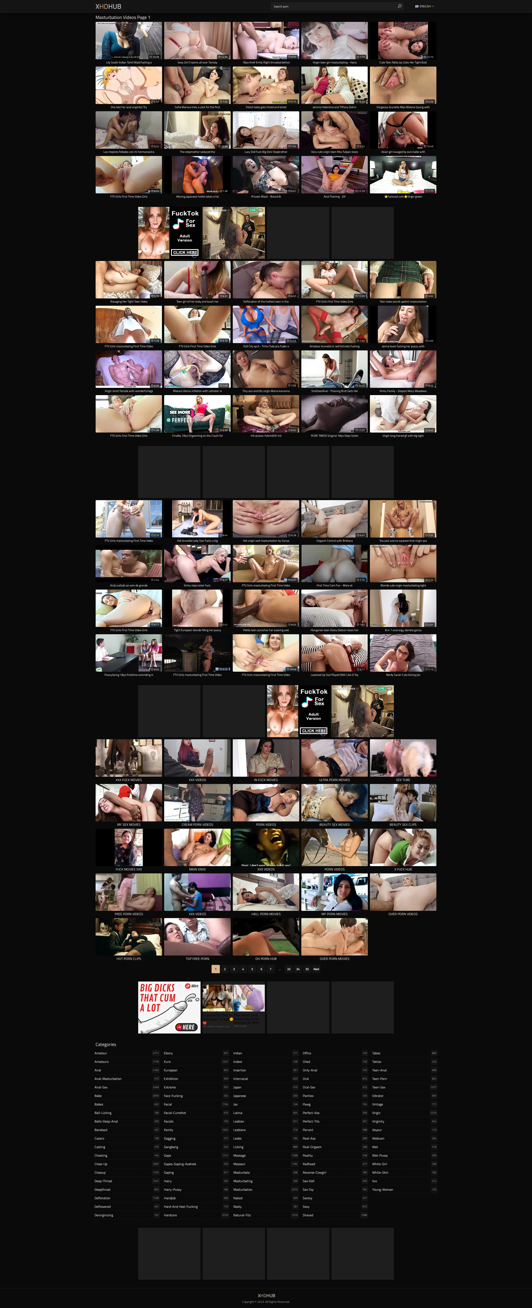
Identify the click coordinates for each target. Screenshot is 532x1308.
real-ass (335, 1138)
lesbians (265, 1129)
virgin (404, 1112)
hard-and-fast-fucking (196, 1206)
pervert (335, 1129)
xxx (404, 1180)
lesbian (265, 1121)
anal (127, 1070)
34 (298, 969)
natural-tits (265, 1215)
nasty (265, 1206)
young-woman (404, 1189)
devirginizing (127, 1215)
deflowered (127, 1206)
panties (335, 1095)
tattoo (404, 1061)
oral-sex (335, 1087)
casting (127, 1146)
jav (265, 1104)
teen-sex (404, 1087)
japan (265, 1087)
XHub (108, 6)
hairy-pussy (196, 1189)
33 (289, 969)
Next (316, 969)
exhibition (196, 1078)
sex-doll (335, 1180)
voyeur (404, 1129)
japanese (265, 1095)
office (335, 1053)
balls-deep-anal (127, 1121)
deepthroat (127, 1189)
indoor (265, 1061)
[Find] (399, 6)
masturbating (265, 1180)
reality (335, 1155)
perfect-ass (335, 1112)
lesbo (265, 1138)
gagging (196, 1138)
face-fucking (196, 1095)
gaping (196, 1172)
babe (127, 1095)
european (196, 1070)
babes (127, 1104)
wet (404, 1146)
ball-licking (127, 1112)
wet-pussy (404, 1155)
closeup (127, 1172)
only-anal (335, 1070)
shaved (335, 1215)
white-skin (404, 1172)
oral (335, 1078)
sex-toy (335, 1189)
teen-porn (404, 1078)
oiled (335, 1061)
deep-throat (127, 1180)
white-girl (404, 1163)
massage (265, 1155)
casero (127, 1138)
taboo (404, 1053)
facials (196, 1121)
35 (307, 969)
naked (265, 1197)
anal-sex (127, 1087)
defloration (127, 1197)
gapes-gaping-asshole (196, 1163)
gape (196, 1155)
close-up (127, 1163)
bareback (127, 1129)
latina (265, 1112)
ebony (196, 1053)
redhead (335, 1163)
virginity (404, 1121)
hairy (196, 1180)
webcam (404, 1138)
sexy (335, 1206)
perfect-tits (335, 1121)
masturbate (265, 1172)
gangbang (196, 1146)
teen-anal (404, 1070)
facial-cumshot (196, 1112)
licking (265, 1146)
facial (196, 1104)
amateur (127, 1053)
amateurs (127, 1061)
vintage (404, 1104)
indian (265, 1053)
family (196, 1129)
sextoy (335, 1197)
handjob (196, 1197)
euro (196, 1061)
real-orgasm (335, 1146)
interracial (265, 1078)
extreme (196, 1087)
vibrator (404, 1095)
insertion (265, 1070)
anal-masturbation (127, 1078)
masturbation (265, 1189)
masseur (265, 1163)
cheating (127, 1155)
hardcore (196, 1215)
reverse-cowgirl (335, 1172)
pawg (335, 1104)
